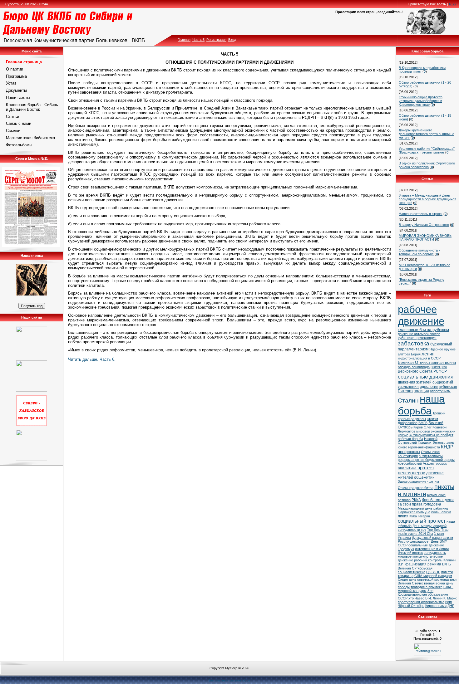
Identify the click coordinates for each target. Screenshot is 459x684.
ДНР (450, 606)
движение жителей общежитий (421, 475)
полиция (421, 391)
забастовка (413, 343)
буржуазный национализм (432, 538)
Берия (416, 354)
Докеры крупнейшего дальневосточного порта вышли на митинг (426, 133)
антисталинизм (431, 456)
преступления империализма (421, 602)
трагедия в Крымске (426, 587)
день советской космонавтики (433, 579)
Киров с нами (436, 606)
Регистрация (216, 40)
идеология (429, 386)
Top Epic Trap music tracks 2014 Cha (423, 531)
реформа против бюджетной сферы (426, 460)
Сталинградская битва (415, 488)
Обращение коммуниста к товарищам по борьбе (419, 252)
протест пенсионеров (416, 470)
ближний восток (410, 553)
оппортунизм (440, 391)
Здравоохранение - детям (418, 481)
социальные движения (425, 377)
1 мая (439, 533)
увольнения (408, 386)
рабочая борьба (410, 439)
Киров (418, 427)
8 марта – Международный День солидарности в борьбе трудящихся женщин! (427, 199)
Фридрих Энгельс (432, 442)
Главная (184, 40)
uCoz (246, 680)
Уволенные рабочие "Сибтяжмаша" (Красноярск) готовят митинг (427, 150)
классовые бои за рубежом (423, 329)
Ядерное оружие (442, 349)
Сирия (403, 579)
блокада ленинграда (414, 367)
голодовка (432, 504)
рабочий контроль (428, 560)
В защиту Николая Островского (424, 225)
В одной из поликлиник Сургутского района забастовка (427, 165)
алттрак (404, 354)
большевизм (441, 512)
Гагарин (424, 516)
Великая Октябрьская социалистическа (415, 570)
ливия (403, 516)
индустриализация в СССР (419, 358)
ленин (428, 353)
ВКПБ (446, 564)
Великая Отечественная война (427, 362)
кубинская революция (417, 338)
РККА (416, 500)
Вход (232, 40)
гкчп (448, 602)
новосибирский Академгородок (422, 463)
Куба (413, 516)
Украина (404, 538)
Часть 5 (198, 40)
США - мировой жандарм (425, 589)
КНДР (447, 446)
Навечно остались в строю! (420, 214)
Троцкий (438, 413)
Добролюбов (407, 423)
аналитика (407, 468)
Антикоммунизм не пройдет (431, 435)
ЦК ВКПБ (433, 572)
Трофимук (406, 549)
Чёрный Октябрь (411, 606)
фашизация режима (423, 564)
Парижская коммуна (414, 512)
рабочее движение (421, 315)
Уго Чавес (416, 598)
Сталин (408, 400)
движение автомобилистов (419, 334)
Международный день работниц (423, 508)
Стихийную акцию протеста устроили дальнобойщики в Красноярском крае (420, 100)
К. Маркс (450, 598)
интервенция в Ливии (432, 549)
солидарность (435, 553)
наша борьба (421, 405)
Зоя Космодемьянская (415, 592)
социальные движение (426, 545)
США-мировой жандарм (433, 576)
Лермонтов (406, 431)
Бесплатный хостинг (225, 680)
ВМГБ (422, 423)
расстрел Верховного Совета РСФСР (422, 369)
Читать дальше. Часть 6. (92, 359)
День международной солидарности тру (422, 527)
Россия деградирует (414, 541)
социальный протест (422, 521)
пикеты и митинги (426, 490)
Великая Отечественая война (421, 583)
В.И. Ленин (433, 598)
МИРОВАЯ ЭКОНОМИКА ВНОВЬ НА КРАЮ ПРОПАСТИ (425, 237)
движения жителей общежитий (425, 382)
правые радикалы (412, 419)
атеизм (432, 419)
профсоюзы (409, 451)
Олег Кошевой (435, 427)
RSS (452, 4)
